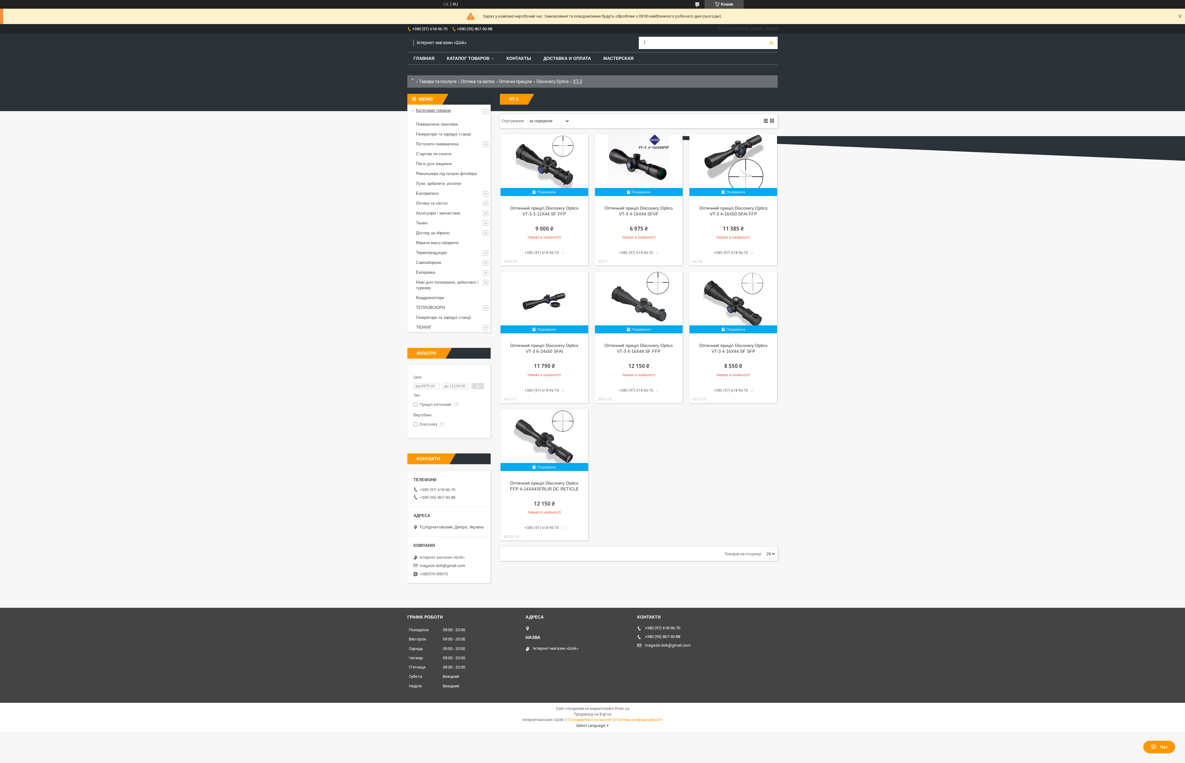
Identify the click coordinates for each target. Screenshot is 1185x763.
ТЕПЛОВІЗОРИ (430, 307)
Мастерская (618, 58)
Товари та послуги (437, 81)
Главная (424, 58)
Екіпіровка (425, 272)
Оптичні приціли (515, 81)
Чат (1164, 746)
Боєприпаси (427, 193)
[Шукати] (771, 43)
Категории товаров (433, 110)
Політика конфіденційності (639, 720)
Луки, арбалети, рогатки (438, 183)
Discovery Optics (553, 81)
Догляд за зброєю (433, 233)
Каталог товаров (468, 58)
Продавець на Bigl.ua (592, 714)
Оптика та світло (478, 81)
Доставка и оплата (567, 58)
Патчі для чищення (434, 163)
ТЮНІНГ (423, 327)
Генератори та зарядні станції (443, 134)
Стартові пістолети (433, 154)
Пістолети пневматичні (437, 144)
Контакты (518, 58)
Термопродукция (431, 252)
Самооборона (428, 262)
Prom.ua (622, 709)
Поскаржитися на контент (590, 720)
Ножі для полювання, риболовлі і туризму (447, 285)
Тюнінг (422, 223)
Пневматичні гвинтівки (437, 124)
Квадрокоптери (430, 297)
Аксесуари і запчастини (438, 213)
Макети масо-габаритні (437, 242)
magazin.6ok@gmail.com (442, 565)
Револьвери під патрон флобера (446, 173)
